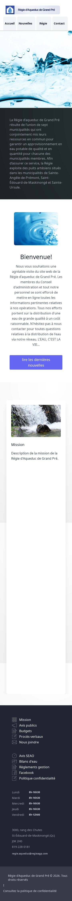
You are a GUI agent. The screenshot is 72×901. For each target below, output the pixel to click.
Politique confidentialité (37, 778)
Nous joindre (29, 742)
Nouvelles (25, 23)
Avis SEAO (26, 756)
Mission (25, 720)
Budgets (25, 731)
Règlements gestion (34, 767)
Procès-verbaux (31, 736)
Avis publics (28, 725)
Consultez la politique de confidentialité (30, 891)
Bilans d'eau (28, 761)
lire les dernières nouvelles (36, 362)
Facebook (26, 772)
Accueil (10, 23)
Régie (43, 23)
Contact (59, 23)
